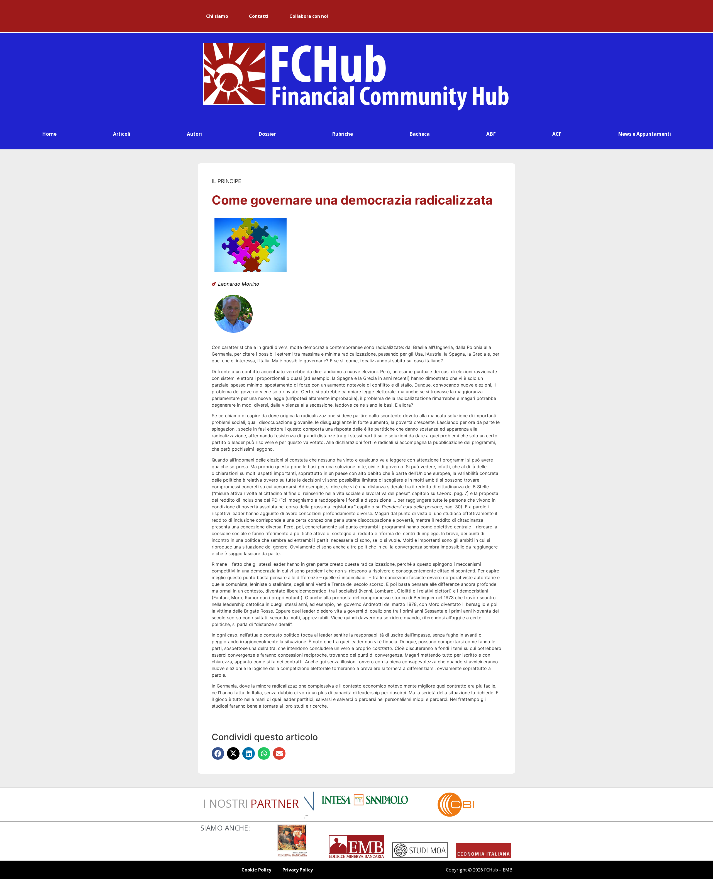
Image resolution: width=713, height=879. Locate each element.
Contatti (258, 16)
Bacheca (419, 134)
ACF (556, 134)
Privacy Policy (297, 870)
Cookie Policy (256, 870)
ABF (491, 134)
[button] (218, 753)
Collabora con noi (308, 16)
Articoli (121, 134)
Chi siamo (217, 16)
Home (49, 134)
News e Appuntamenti (644, 134)
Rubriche (342, 134)
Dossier (267, 134)
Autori (194, 134)
